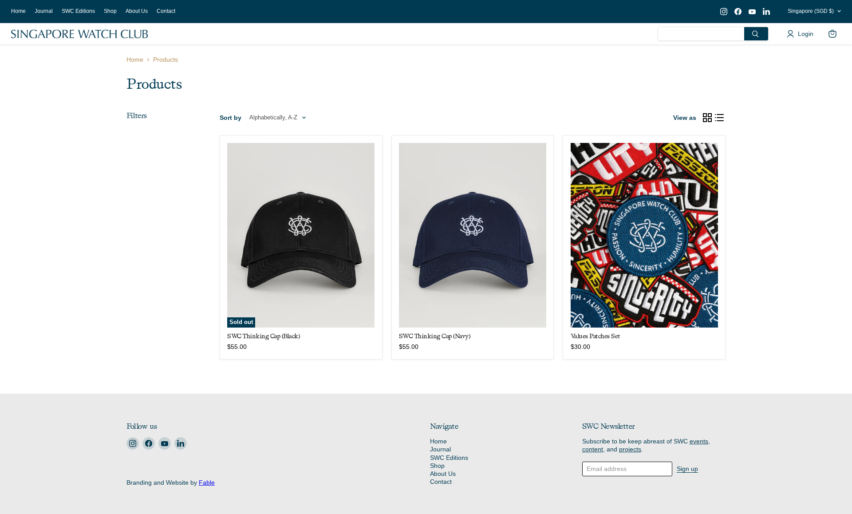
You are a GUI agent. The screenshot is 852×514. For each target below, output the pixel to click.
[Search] (756, 33)
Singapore (811, 11)
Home (18, 11)
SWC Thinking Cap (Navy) (434, 336)
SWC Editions (78, 11)
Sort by (230, 117)
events (699, 441)
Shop (110, 11)
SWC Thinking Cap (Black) (263, 336)
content (592, 449)
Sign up (687, 468)
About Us (137, 11)
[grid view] (707, 117)
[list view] (720, 117)
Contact (166, 11)
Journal (44, 11)
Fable (207, 482)
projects (630, 449)
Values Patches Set (595, 336)
